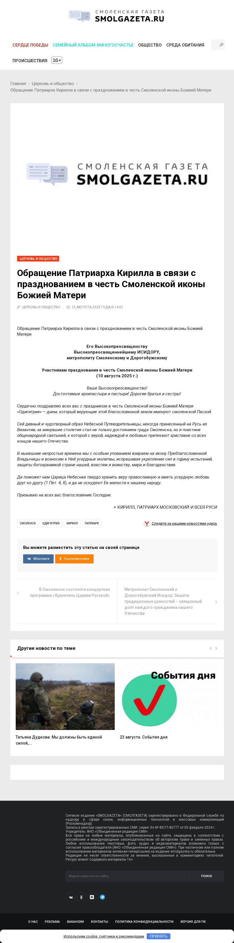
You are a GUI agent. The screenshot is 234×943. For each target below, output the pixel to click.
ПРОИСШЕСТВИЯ (30, 60)
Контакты (99, 922)
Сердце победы (30, 45)
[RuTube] (92, 897)
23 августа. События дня (144, 737)
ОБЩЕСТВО (150, 45)
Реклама (52, 922)
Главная (18, 83)
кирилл (72, 523)
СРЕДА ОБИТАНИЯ (185, 45)
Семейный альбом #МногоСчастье (93, 45)
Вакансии (75, 922)
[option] (65, 707)
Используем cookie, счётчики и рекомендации (104, 936)
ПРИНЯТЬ (159, 936)
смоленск (28, 523)
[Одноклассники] (81, 897)
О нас (33, 922)
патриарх (92, 523)
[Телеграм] (102, 897)
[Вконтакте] (71, 897)
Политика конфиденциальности (144, 922)
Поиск (206, 876)
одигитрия (51, 523)
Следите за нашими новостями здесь (184, 523)
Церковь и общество (53, 83)
